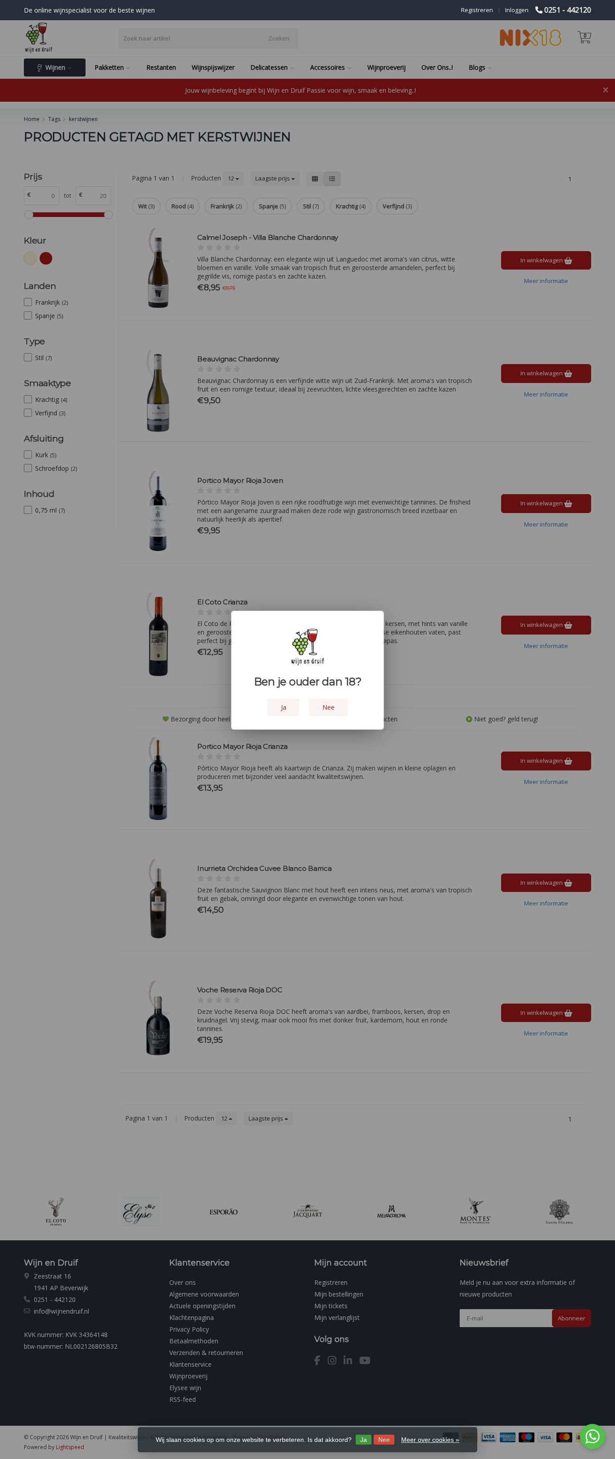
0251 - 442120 (567, 10)
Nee (384, 1439)
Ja (363, 1439)
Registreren (477, 10)
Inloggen (517, 10)
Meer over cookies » (430, 1439)
